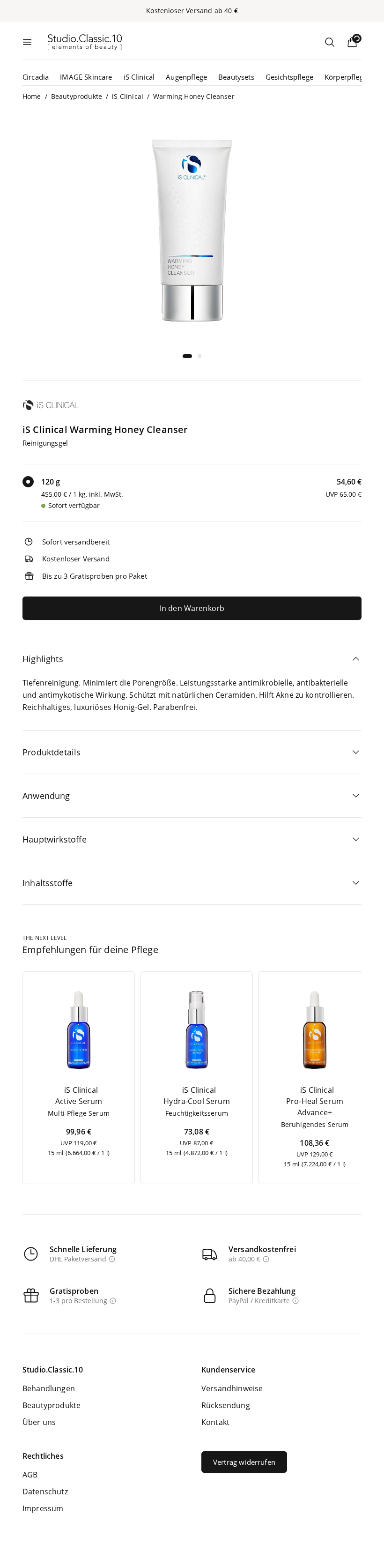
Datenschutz (45, 1491)
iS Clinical (139, 77)
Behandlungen (48, 1388)
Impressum (42, 1508)
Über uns (39, 1422)
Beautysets (236, 77)
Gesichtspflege (289, 77)
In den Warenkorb (192, 608)
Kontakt (215, 1422)
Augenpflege (186, 77)
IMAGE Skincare (86, 77)
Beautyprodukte (76, 96)
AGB (29, 1474)
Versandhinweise (232, 1388)
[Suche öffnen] (329, 42)
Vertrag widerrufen (244, 1462)
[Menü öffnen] (27, 42)
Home (31, 96)
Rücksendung (225, 1405)
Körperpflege (346, 77)
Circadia (35, 77)
